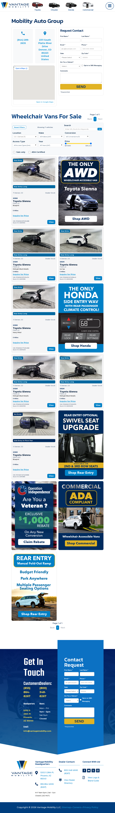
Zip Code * (85, 53)
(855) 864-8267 (26, 692)
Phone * (84, 45)
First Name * (64, 36)
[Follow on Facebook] (84, 770)
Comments (64, 71)
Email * (62, 45)
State (62, 53)
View (51, 222)
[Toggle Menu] (110, 6)
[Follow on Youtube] (89, 770)
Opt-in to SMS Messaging (93, 65)
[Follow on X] (93, 770)
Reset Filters (19, 127)
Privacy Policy (90, 807)
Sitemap (66, 807)
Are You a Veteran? (66, 62)
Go (100, 129)
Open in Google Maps (44, 102)
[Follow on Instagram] (98, 770)
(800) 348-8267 (43, 692)
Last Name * (86, 36)
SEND (81, 87)
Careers (77, 807)
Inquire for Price (21, 216)
